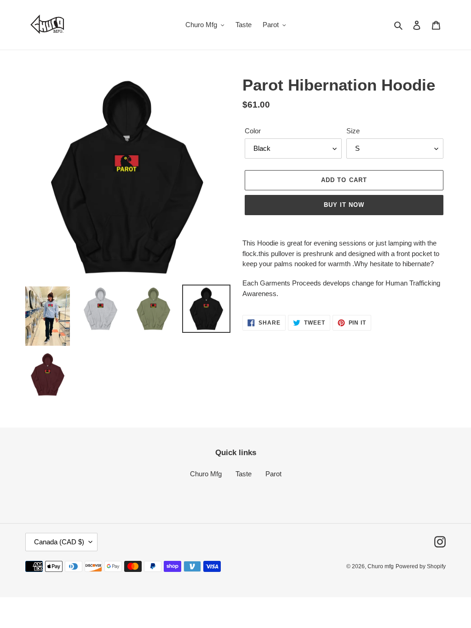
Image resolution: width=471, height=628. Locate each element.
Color (253, 131)
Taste (244, 474)
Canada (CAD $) (59, 542)
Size (353, 131)
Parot (273, 474)
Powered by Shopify (421, 566)
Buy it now (344, 204)
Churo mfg (381, 566)
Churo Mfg (206, 474)
